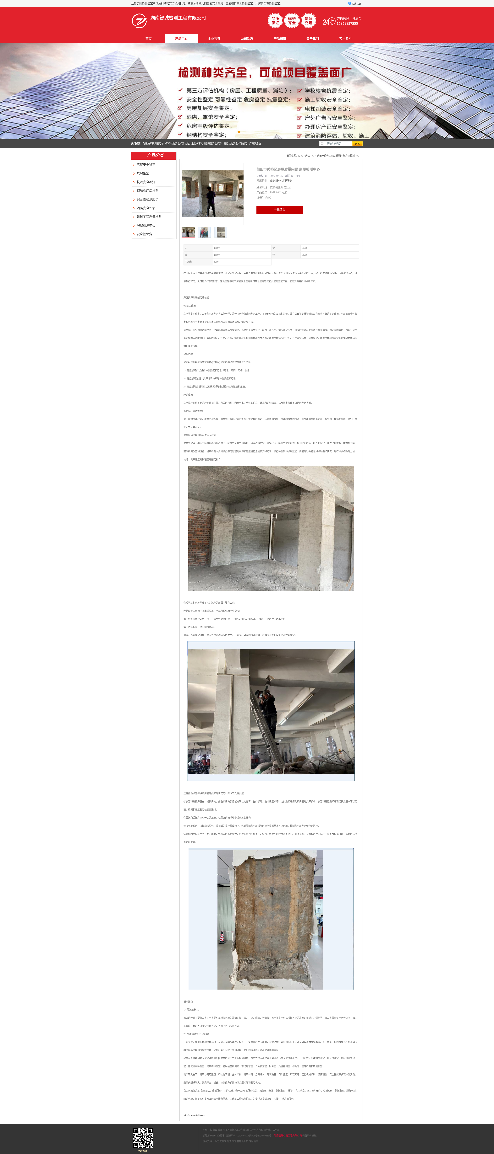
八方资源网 (220, 1141)
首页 (148, 38)
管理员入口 (242, 1141)
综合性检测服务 (147, 199)
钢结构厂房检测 (147, 190)
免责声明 (231, 1141)
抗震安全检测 (146, 182)
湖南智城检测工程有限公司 (288, 1135)
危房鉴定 (143, 173)
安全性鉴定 (144, 234)
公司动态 (247, 38)
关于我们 (312, 38)
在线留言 (279, 209)
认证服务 (287, 180)
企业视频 (214, 38)
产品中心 (181, 38)
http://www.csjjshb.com (194, 1115)
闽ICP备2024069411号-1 (261, 1135)
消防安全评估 (146, 208)
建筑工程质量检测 (149, 216)
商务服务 (275, 180)
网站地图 (253, 1141)
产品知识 (280, 38)
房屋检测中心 (146, 225)
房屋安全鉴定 (146, 164)
